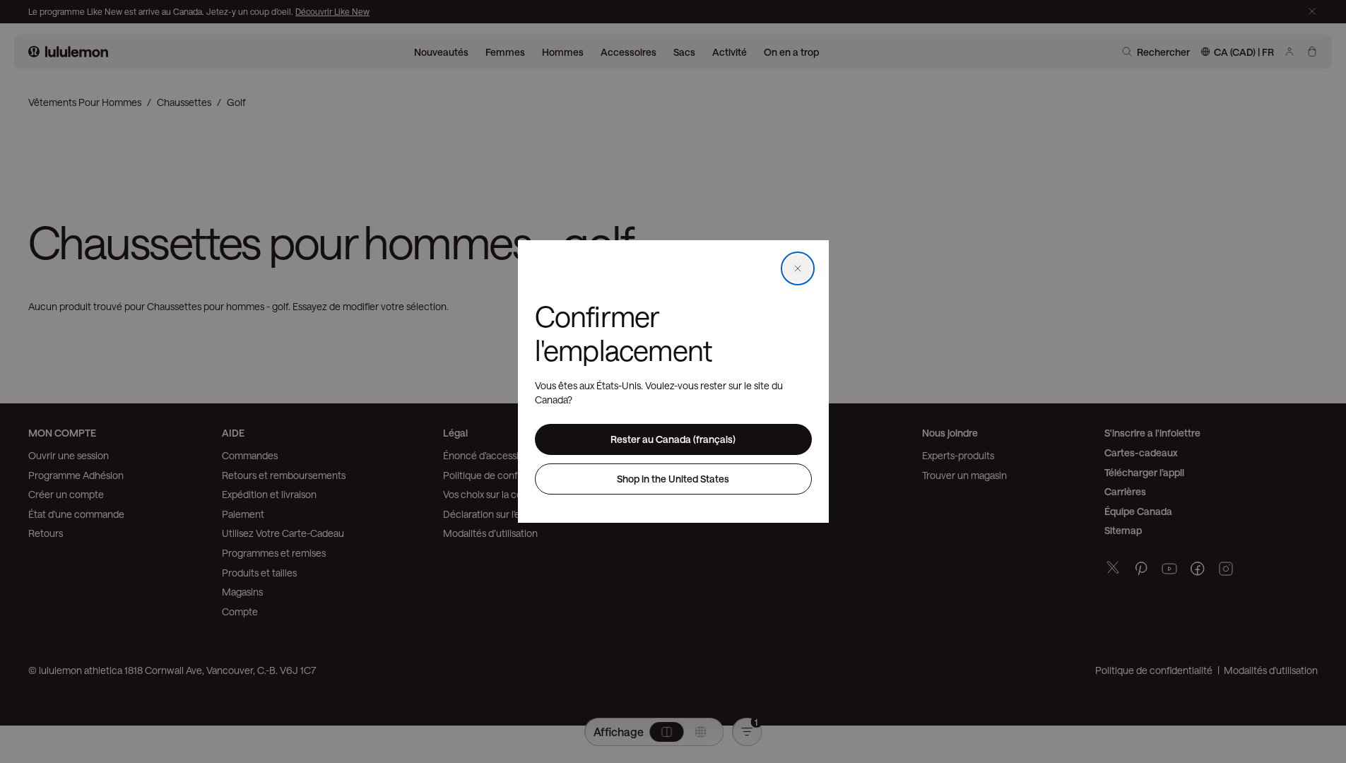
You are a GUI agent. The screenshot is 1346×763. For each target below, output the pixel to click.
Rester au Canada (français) (673, 439)
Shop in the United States (673, 479)
